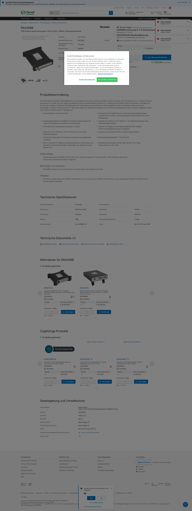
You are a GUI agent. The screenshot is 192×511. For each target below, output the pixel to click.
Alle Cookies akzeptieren (107, 79)
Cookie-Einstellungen (87, 79)
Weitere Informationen (105, 74)
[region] (96, 68)
